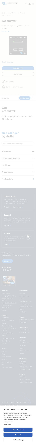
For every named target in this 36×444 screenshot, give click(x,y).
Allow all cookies (18, 430)
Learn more (7, 424)
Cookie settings (18, 440)
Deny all (18, 435)
